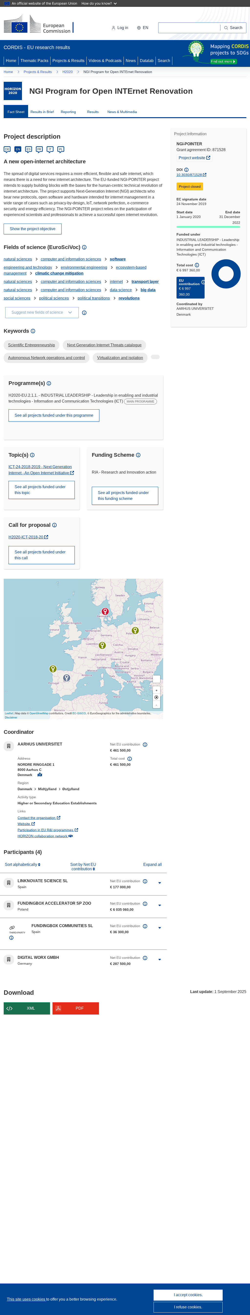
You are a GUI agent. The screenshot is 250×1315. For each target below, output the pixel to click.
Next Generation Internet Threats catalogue (104, 345)
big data (148, 290)
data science (121, 290)
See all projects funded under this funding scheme (123, 496)
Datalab (147, 61)
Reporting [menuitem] (68, 112)
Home (11, 61)
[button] (142, 27)
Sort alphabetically (21, 864)
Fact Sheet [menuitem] (16, 112)
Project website (195, 157)
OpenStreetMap (39, 713)
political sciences (54, 298)
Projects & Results (68, 61)
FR (39, 149)
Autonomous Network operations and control (46, 358)
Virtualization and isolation (120, 358)
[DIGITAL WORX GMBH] (102, 645)
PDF (80, 1008)
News (131, 61)
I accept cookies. (188, 1295)
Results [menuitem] (93, 112)
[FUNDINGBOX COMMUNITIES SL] (67, 678)
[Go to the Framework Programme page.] (13, 91)
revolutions (129, 298)
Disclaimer (11, 717)
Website (42, 824)
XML (31, 1008)
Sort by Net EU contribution (83, 866)
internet (116, 282)
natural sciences (18, 259)
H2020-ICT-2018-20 (28, 537)
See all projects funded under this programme (54, 415)
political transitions (94, 298)
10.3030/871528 (189, 175)
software (118, 259)
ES (29, 149)
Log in (122, 28)
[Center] (156, 697)
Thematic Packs (34, 61)
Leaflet (9, 713)
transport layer (145, 282)
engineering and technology (28, 267)
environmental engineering (84, 267)
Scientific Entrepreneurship (31, 345)
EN (18, 149)
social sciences (17, 298)
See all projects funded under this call (40, 555)
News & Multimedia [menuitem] (122, 112)
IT (50, 149)
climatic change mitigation (59, 273)
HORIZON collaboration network (60, 836)
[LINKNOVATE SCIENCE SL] (53, 669)
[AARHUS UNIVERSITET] (105, 611)
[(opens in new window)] (43, 24)
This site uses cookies (26, 1299)
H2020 (67, 72)
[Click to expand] (159, 883)
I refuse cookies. (188, 1307)
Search (164, 61)
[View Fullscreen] (156, 679)
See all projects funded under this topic (40, 490)
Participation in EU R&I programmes (60, 830)
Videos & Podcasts (105, 61)
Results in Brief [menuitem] (42, 112)
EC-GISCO (79, 713)
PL (61, 149)
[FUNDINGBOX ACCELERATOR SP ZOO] (135, 630)
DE (7, 149)
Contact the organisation (55, 818)
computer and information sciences (71, 259)
